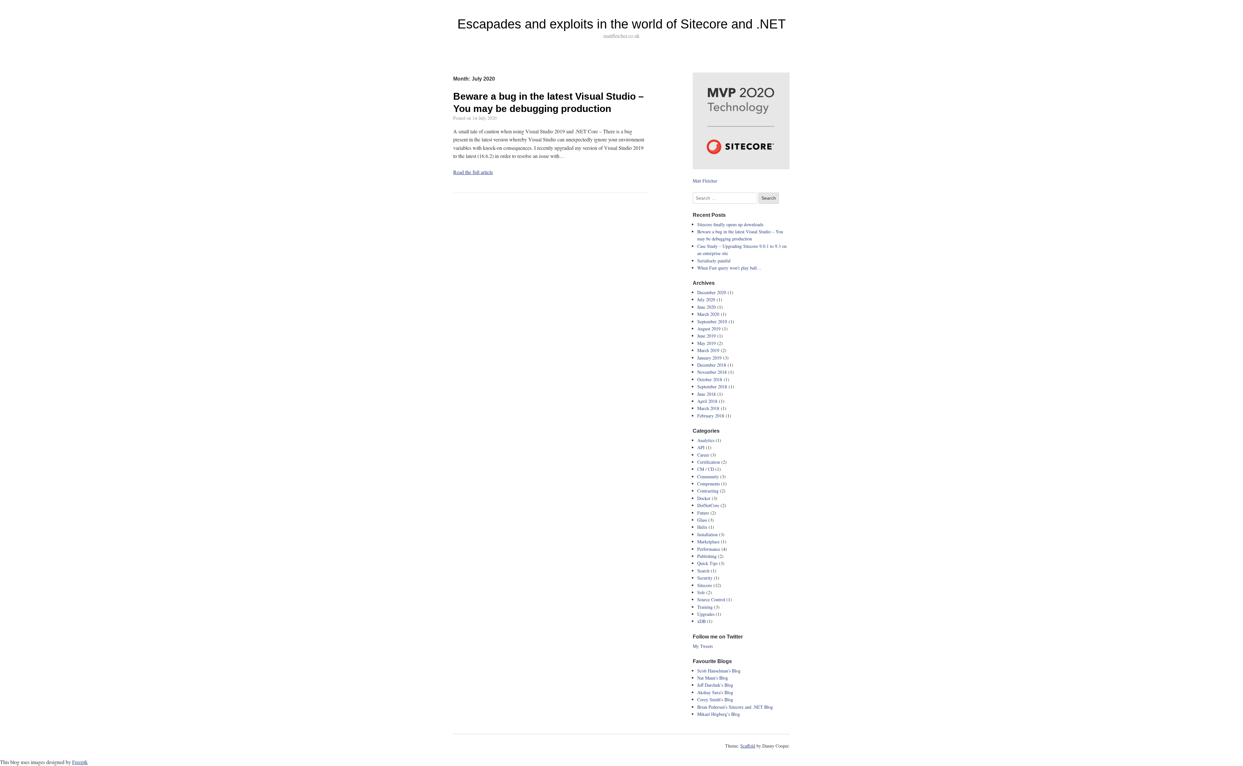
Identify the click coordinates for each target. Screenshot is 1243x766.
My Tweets (703, 646)
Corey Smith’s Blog (715, 699)
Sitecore (704, 585)
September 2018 (712, 386)
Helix (702, 527)
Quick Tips (707, 563)
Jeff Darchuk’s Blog (715, 685)
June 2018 (706, 394)
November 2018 (712, 372)
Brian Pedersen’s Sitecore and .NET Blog (735, 707)
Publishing (707, 556)
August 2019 (709, 329)
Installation (707, 534)
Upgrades (705, 614)
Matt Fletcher (705, 181)
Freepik (80, 762)
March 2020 (708, 314)
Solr (701, 592)
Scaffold (747, 746)
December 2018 (711, 365)
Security (704, 578)
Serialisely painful (714, 261)
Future (703, 513)
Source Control (711, 599)
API (701, 447)
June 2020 (706, 307)
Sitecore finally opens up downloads (730, 224)
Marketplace (708, 541)
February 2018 (710, 416)
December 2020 (711, 292)
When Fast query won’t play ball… (729, 268)
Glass (702, 520)
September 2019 (712, 321)
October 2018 (709, 379)
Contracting (708, 491)
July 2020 (706, 299)
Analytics (705, 440)
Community (708, 476)
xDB (701, 621)
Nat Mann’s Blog (712, 678)
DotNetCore (708, 505)
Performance (708, 549)
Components (708, 484)
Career (703, 455)
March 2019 (708, 350)
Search (703, 571)
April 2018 (707, 401)
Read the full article (473, 172)
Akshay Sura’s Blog (715, 692)
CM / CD (705, 469)
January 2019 (709, 358)
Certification (708, 462)
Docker (704, 498)
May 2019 (706, 343)
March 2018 (708, 408)
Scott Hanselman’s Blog (719, 671)
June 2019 (706, 336)
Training (705, 607)
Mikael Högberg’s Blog (718, 714)
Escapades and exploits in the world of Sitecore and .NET (621, 24)
